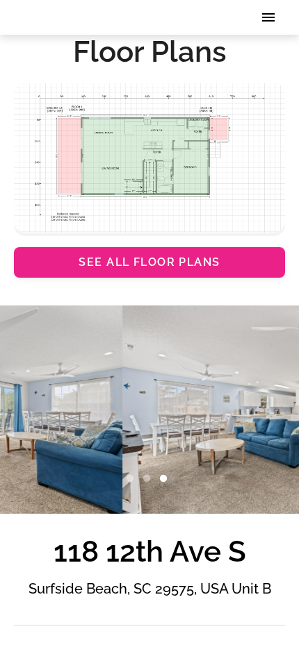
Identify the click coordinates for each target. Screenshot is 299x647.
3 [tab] (166, 479)
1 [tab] (133, 479)
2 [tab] (149, 479)
